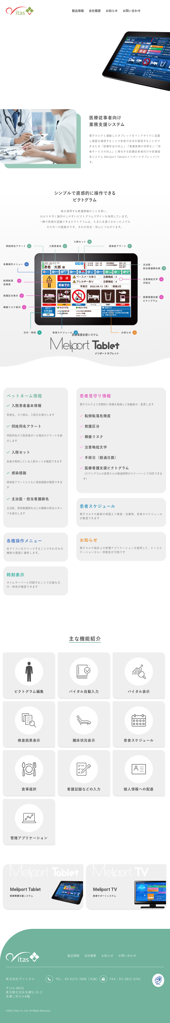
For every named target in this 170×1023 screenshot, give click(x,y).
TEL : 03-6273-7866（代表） (77, 979)
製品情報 (73, 955)
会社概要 (90, 955)
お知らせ (107, 955)
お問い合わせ (127, 955)
